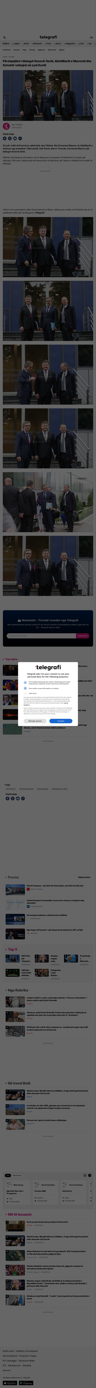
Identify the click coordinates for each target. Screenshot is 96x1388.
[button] (48, 693)
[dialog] (48, 694)
